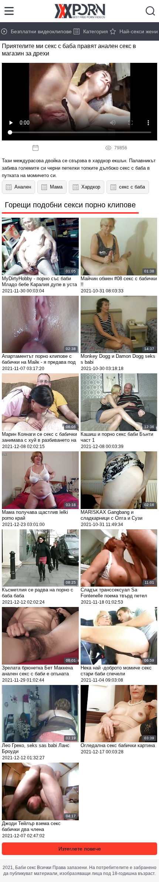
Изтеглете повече (79, 849)
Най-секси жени (138, 31)
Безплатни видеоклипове (41, 31)
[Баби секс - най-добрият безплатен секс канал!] (79, 11)
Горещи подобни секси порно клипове (70, 205)
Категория (95, 31)
